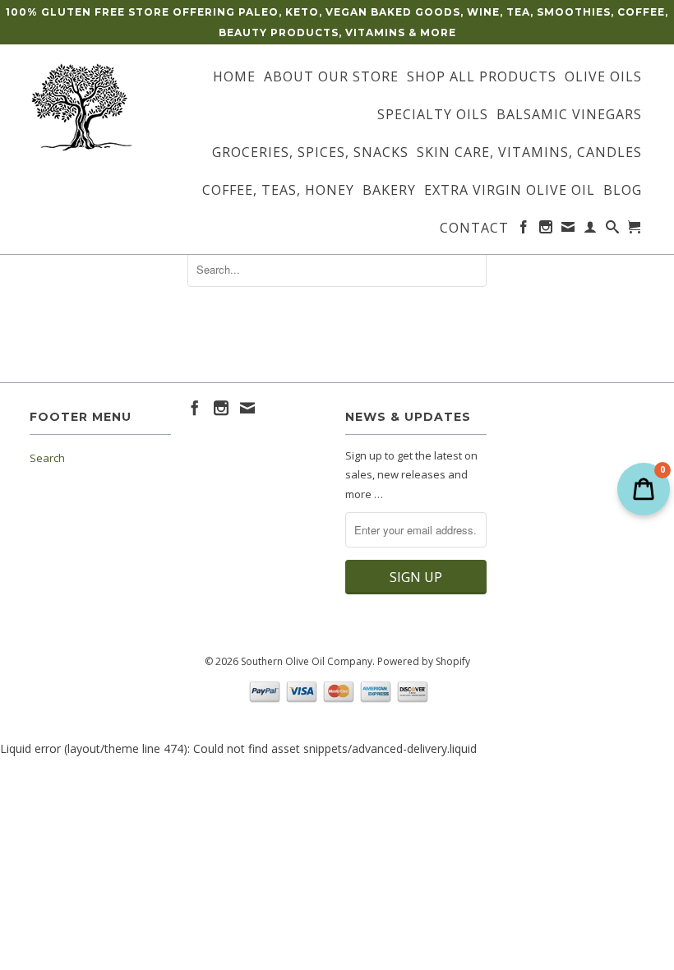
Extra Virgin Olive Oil (509, 190)
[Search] (613, 230)
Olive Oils (603, 77)
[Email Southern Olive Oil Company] (568, 230)
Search (47, 457)
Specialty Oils (432, 115)
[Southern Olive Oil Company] (100, 108)
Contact (474, 228)
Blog (622, 190)
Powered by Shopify (423, 661)
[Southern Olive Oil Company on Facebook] (524, 230)
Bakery (389, 190)
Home (234, 77)
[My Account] (591, 230)
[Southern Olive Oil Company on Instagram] (546, 230)
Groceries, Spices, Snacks (310, 153)
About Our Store (331, 77)
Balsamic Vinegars (569, 115)
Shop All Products (481, 77)
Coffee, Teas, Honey (278, 190)
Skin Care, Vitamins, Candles (529, 153)
